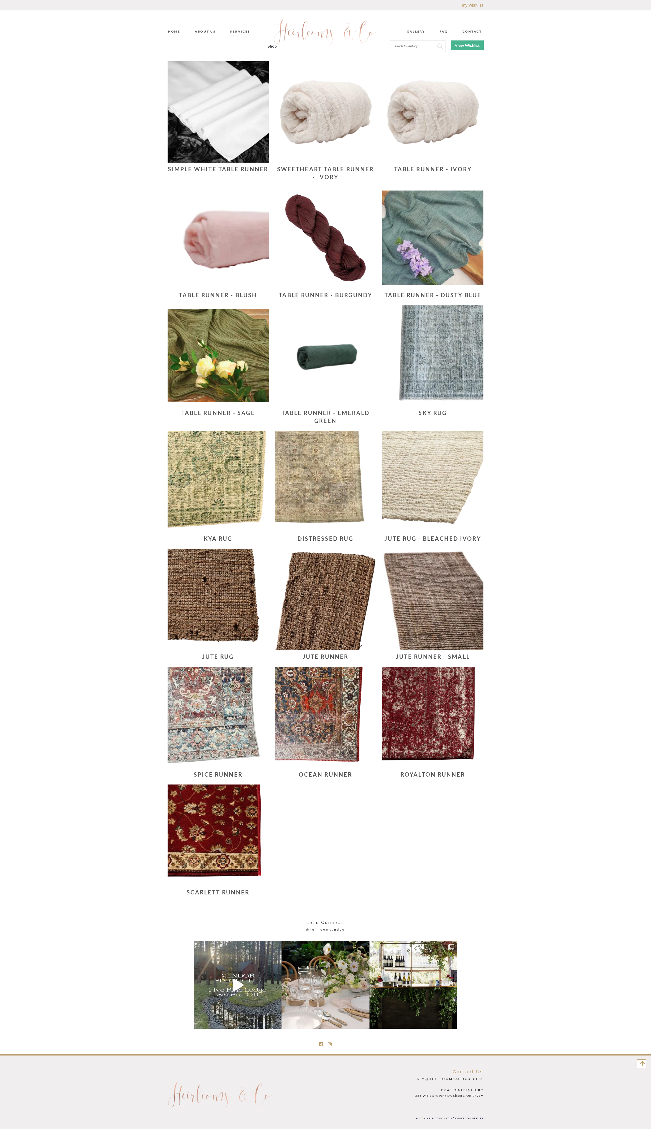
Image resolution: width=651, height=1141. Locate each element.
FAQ (444, 31)
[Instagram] (330, 1044)
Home (174, 31)
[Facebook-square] (321, 1044)
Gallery (416, 31)
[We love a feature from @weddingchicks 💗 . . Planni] (413, 985)
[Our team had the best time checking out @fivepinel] (238, 985)
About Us (205, 31)
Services (240, 31)
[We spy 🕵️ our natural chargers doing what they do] (325, 985)
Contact (472, 31)
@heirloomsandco (325, 929)
